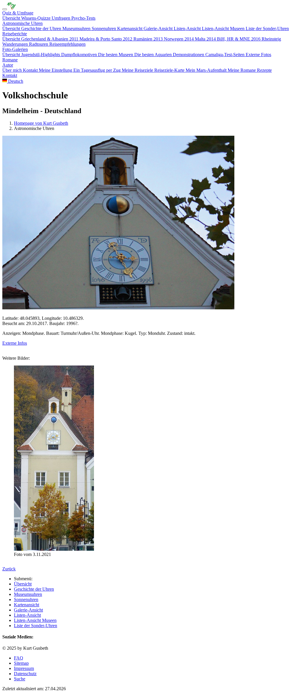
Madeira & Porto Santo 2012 (106, 38)
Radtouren (39, 44)
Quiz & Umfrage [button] (17, 12)
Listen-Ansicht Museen (224, 28)
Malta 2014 (206, 38)
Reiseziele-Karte (170, 70)
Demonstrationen (189, 54)
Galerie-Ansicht (159, 28)
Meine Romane (242, 70)
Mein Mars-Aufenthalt (207, 70)
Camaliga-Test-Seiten (225, 54)
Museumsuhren (77, 28)
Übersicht (11, 18)
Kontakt (31, 70)
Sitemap (21, 663)
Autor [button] (7, 65)
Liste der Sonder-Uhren (267, 28)
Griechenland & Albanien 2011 (50, 38)
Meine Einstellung (56, 70)
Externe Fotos (258, 54)
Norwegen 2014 (179, 38)
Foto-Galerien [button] (15, 49)
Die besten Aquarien (153, 54)
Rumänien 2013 (148, 38)
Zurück (9, 568)
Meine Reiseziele (138, 70)
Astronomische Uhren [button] (22, 23)
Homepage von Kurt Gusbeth (41, 123)
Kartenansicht (130, 28)
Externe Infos (14, 343)
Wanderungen (15, 44)
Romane (10, 59)
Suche (19, 678)
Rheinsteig (271, 38)
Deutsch (15, 81)
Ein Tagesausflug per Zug (97, 70)
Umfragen (61, 18)
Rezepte (264, 70)
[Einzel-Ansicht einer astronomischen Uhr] (11, 7)
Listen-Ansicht (188, 28)
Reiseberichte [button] (14, 33)
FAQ (18, 657)
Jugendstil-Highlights (41, 54)
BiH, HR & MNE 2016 (239, 38)
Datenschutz (25, 673)
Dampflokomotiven (79, 54)
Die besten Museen (116, 54)
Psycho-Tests (83, 18)
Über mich (12, 70)
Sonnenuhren (104, 28)
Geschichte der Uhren (41, 28)
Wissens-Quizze (36, 18)
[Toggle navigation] (4, 9)
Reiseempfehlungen (67, 44)
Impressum (24, 668)
